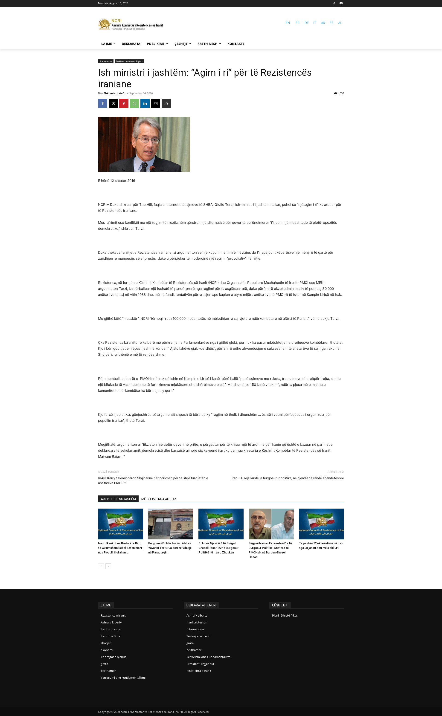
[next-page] (108, 566)
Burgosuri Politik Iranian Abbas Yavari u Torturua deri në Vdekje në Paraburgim (170, 547)
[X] (113, 103)
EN (288, 23)
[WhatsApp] (134, 103)
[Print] (166, 103)
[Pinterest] (123, 103)
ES (332, 23)
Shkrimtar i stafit (115, 93)
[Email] (155, 103)
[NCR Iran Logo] (132, 24)
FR (298, 23)
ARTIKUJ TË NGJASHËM (118, 499)
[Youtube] (341, 3)
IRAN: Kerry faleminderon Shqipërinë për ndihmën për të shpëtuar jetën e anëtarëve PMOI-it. (153, 480)
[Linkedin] (145, 103)
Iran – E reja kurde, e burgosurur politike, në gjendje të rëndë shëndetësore (288, 478)
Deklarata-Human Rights (129, 61)
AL (340, 23)
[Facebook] (334, 3)
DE (307, 23)
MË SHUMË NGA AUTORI (159, 499)
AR (323, 23)
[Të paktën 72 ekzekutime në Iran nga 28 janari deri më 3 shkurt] (321, 524)
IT (314, 23)
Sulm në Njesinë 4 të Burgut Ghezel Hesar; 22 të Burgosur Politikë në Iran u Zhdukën (218, 547)
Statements (105, 61)
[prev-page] (101, 566)
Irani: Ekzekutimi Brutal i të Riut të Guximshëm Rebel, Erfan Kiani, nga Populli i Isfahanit (120, 547)
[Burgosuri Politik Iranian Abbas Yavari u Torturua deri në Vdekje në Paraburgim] (170, 524)
